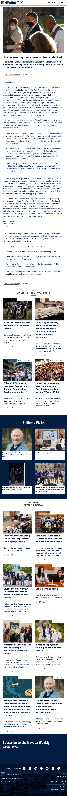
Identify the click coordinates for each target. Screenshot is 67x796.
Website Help (61, 776)
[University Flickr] (47, 768)
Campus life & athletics (11, 74)
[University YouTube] (35, 768)
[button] (62, 2)
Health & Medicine (26, 513)
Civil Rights (62, 786)
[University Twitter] (24, 768)
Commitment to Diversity (58, 781)
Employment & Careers (58, 789)
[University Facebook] (30, 768)
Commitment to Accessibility (56, 784)
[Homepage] (12, 3)
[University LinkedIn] (58, 768)
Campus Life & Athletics (25, 300)
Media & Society (59, 678)
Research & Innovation (57, 513)
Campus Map (61, 779)
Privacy (63, 774)
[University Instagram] (53, 768)
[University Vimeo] (41, 768)
